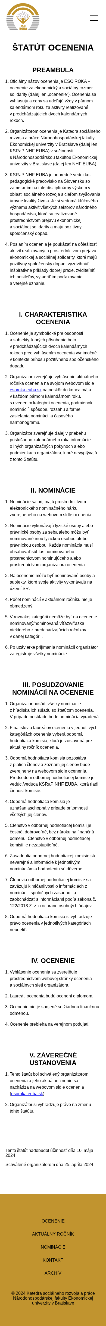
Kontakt (53, 1260)
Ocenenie (53, 1221)
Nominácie (53, 1247)
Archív (53, 1273)
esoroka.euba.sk (26, 390)
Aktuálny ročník (53, 1234)
